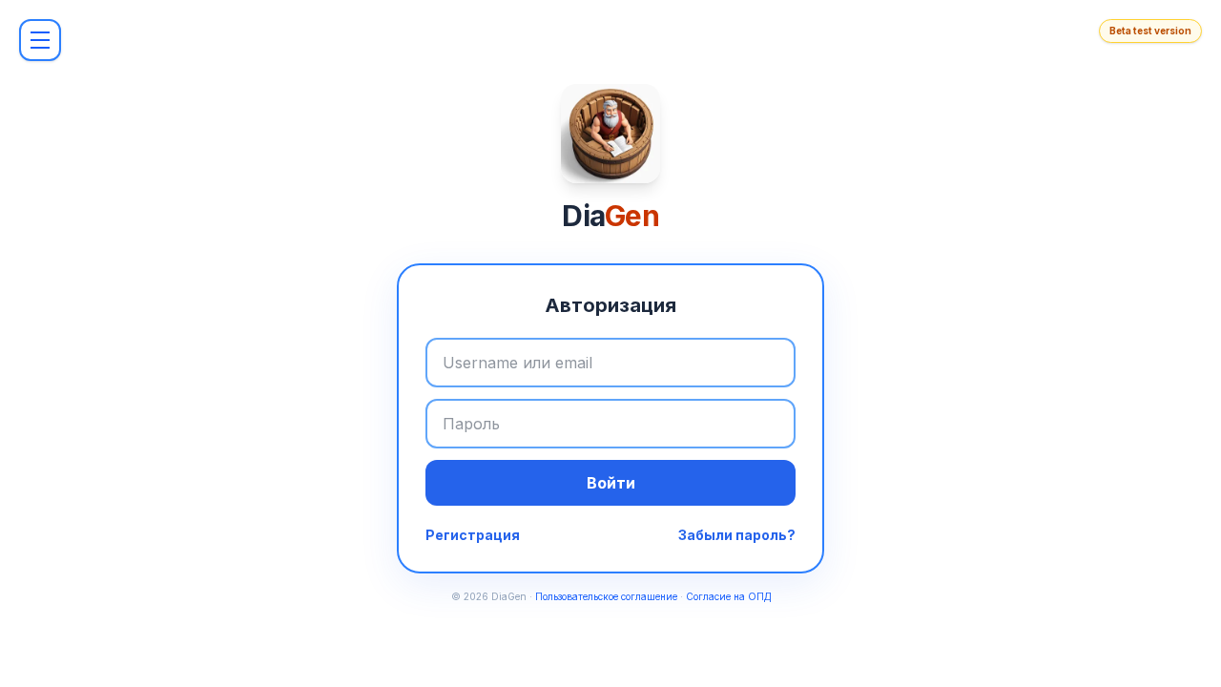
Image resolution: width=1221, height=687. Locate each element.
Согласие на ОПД (728, 596)
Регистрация (472, 535)
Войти (611, 482)
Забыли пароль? (737, 535)
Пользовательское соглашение (606, 596)
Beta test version (1150, 30)
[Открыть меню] (40, 40)
